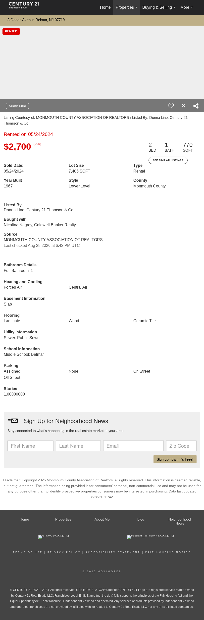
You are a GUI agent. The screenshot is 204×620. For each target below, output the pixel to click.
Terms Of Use (28, 552)
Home (105, 7)
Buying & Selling (159, 10)
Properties (127, 10)
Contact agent (17, 105)
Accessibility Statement (113, 552)
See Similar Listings (168, 160)
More (187, 10)
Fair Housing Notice (168, 552)
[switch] (171, 106)
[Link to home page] (27, 7)
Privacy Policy (64, 552)
